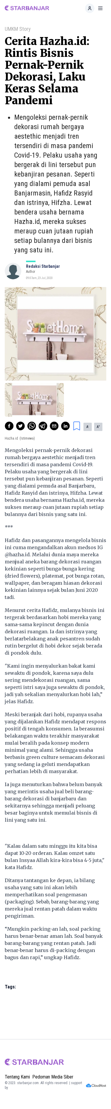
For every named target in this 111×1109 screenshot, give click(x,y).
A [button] (87, 426)
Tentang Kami (17, 1077)
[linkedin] (65, 426)
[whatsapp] (31, 426)
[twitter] (20, 426)
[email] (54, 426)
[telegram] (42, 426)
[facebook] (9, 426)
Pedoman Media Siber (52, 1077)
